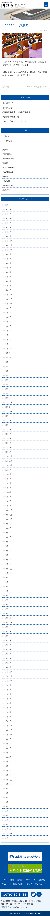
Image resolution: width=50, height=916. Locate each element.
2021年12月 (7, 456)
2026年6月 (6, 214)
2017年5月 (6, 703)
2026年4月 (6, 223)
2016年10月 (7, 735)
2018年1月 (6, 667)
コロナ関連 (7, 141)
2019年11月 (7, 569)
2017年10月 (7, 681)
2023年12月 (7, 349)
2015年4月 (6, 811)
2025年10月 (7, 250)
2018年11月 (7, 622)
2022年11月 (7, 407)
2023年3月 (6, 389)
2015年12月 (7, 775)
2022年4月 (6, 438)
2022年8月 (6, 420)
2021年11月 (7, 461)
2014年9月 (6, 838)
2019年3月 (6, 605)
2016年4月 (6, 757)
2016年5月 (6, 753)
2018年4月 (6, 654)
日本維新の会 (8, 172)
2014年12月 (7, 829)
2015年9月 (6, 789)
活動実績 (41, 880)
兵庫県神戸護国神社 (10, 117)
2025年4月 (6, 277)
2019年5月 (6, 596)
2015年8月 (6, 793)
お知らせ (6, 136)
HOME (4, 880)
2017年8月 (6, 690)
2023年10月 (7, 358)
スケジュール (8, 145)
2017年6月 (6, 699)
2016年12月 (7, 726)
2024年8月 (6, 313)
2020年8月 (6, 528)
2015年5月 (6, 807)
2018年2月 (6, 663)
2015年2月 (6, 820)
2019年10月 (7, 573)
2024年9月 (6, 308)
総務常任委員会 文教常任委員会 (16, 112)
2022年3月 (6, 443)
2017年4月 (6, 708)
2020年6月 (6, 537)
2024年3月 (6, 335)
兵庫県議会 (7, 154)
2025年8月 (6, 259)
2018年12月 (7, 618)
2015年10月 (7, 784)
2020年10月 (7, 519)
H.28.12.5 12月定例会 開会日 (36, 87)
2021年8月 (6, 474)
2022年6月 (6, 429)
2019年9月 (6, 578)
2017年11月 (7, 676)
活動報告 (6, 181)
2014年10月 (7, 833)
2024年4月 (6, 331)
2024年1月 (6, 344)
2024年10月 (7, 304)
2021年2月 (6, 501)
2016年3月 (6, 762)
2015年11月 (7, 780)
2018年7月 (6, 640)
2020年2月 (6, 555)
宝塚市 (5, 163)
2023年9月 (6, 362)
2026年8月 (6, 205)
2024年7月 (6, 317)
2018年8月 (6, 636)
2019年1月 (6, 614)
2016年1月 (6, 771)
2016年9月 (6, 739)
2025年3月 (6, 281)
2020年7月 (6, 533)
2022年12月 (7, 402)
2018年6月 (6, 645)
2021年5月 (6, 488)
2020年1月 (6, 560)
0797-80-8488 (11, 904)
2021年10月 (7, 465)
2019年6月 (6, 591)
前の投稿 (5, 87)
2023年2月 (6, 394)
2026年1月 (6, 236)
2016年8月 (6, 744)
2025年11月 (7, 245)
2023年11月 (7, 353)
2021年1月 (6, 506)
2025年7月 (6, 263)
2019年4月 (6, 600)
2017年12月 (7, 672)
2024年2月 (6, 340)
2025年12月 (7, 241)
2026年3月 (6, 227)
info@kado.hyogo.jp (20, 907)
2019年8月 (6, 582)
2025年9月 (6, 254)
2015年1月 (6, 825)
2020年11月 (7, 515)
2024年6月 (6, 322)
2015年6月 (6, 802)
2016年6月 (6, 748)
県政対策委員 (8, 186)
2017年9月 (6, 685)
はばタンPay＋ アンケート (14, 121)
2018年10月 (7, 627)
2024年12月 (7, 295)
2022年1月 (6, 452)
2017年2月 (6, 717)
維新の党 (6, 190)
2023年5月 (6, 380)
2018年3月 (6, 658)
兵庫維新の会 (8, 159)
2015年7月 (6, 798)
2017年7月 (6, 694)
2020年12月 (7, 510)
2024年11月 (7, 299)
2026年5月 (6, 218)
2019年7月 (6, 587)
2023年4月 (6, 385)
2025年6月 (6, 268)
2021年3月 (6, 497)
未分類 (5, 177)
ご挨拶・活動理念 (16, 880)
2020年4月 (6, 546)
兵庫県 (5, 150)
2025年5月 (6, 272)
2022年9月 (6, 416)
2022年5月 (6, 434)
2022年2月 (6, 447)
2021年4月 (6, 492)
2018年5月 (6, 649)
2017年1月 (6, 721)
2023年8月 (6, 367)
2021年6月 (6, 483)
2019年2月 (6, 609)
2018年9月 (6, 631)
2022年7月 (6, 425)
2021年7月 (6, 479)
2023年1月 (6, 398)
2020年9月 (6, 524)
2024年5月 (6, 326)
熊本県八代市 (8, 108)
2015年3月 (6, 816)
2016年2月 (6, 766)
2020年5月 (6, 542)
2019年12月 (7, 564)
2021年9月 (6, 470)
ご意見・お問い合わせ (35, 884)
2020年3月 (6, 551)
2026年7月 (6, 209)
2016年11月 (7, 730)
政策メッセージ (8, 168)
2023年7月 (6, 371)
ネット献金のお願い (17, 884)
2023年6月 (6, 376)
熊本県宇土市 (8, 103)
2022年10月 (7, 411)
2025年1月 (6, 290)
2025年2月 (6, 286)
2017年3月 (6, 712)
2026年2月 (6, 232)
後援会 (4, 884)
